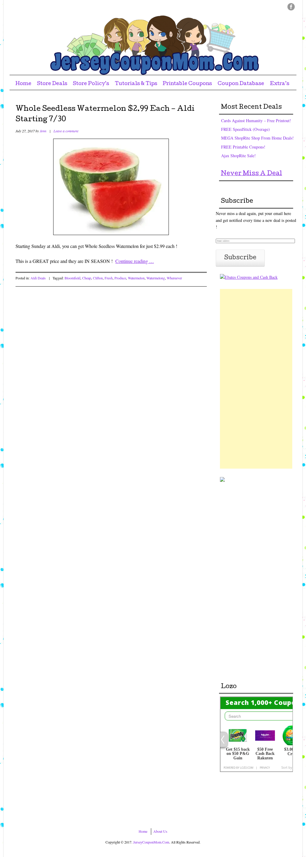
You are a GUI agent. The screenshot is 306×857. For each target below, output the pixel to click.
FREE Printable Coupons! (243, 147)
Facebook (291, 6)
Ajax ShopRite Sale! (238, 155)
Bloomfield (72, 277)
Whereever (174, 277)
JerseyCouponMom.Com (151, 842)
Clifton (98, 277)
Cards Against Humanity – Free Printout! (256, 120)
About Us (160, 831)
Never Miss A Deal (251, 174)
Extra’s (279, 84)
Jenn (43, 130)
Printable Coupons (187, 84)
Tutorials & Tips (136, 84)
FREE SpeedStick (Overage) (245, 129)
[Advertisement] (256, 379)
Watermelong (155, 277)
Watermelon (136, 277)
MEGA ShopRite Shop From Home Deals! (257, 138)
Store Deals (52, 84)
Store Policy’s (91, 84)
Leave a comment (65, 130)
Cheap (86, 277)
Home (23, 84)
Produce (120, 277)
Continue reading (134, 261)
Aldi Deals (38, 277)
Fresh (109, 277)
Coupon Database (241, 84)
